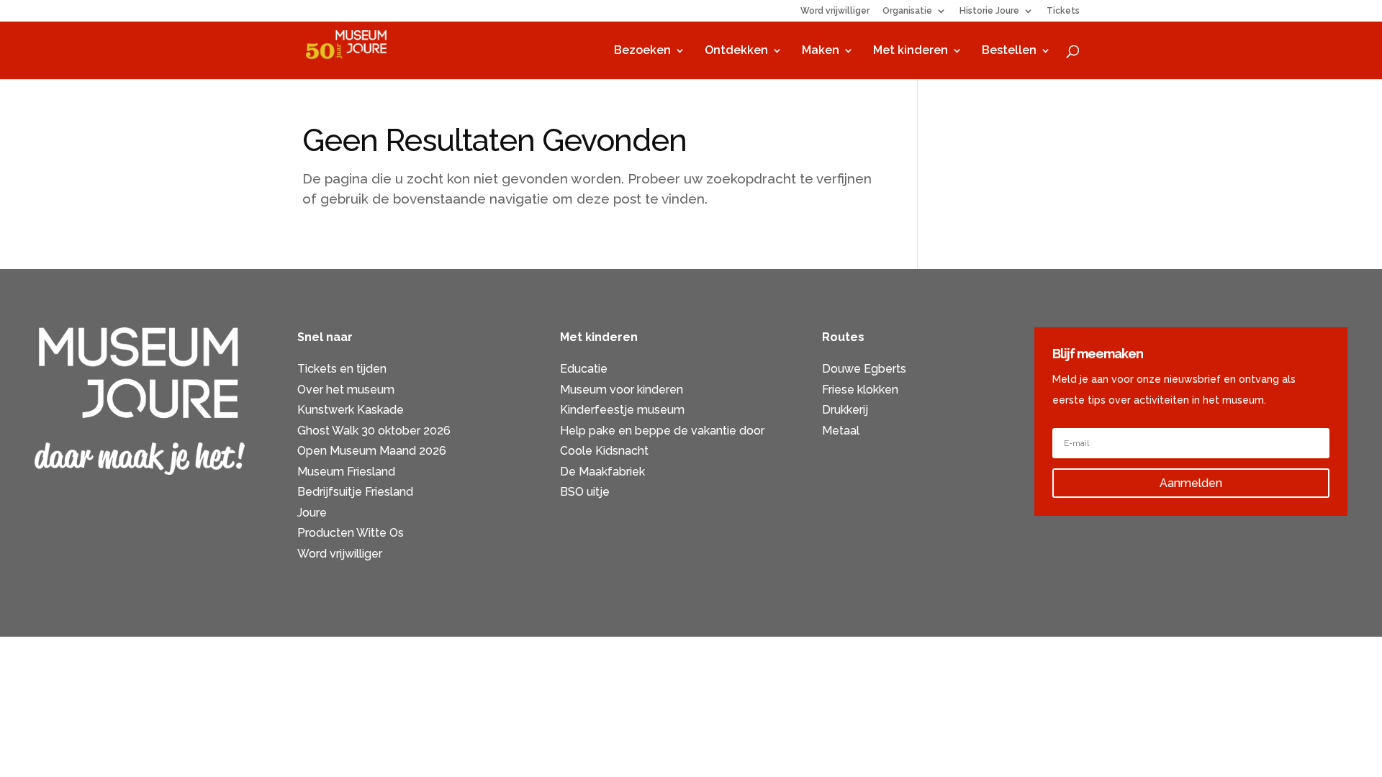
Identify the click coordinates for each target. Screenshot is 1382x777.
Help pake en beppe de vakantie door (662, 430)
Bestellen (1009, 51)
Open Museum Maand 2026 (371, 451)
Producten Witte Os (350, 533)
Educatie (584, 369)
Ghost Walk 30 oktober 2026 (374, 430)
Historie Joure (989, 11)
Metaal (840, 430)
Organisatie (907, 11)
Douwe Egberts (864, 369)
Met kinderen (910, 51)
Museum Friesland (346, 471)
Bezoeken (642, 51)
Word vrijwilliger (835, 11)
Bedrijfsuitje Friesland (355, 492)
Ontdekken (736, 51)
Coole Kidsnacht (604, 451)
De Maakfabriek (602, 471)
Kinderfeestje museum (622, 410)
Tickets (1063, 11)
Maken (820, 51)
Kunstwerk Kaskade (350, 410)
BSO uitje (585, 492)
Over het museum (345, 389)
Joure (312, 512)
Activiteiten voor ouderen (890, 451)
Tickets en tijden (342, 369)
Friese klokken (860, 389)
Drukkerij (845, 410)
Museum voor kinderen (621, 389)
